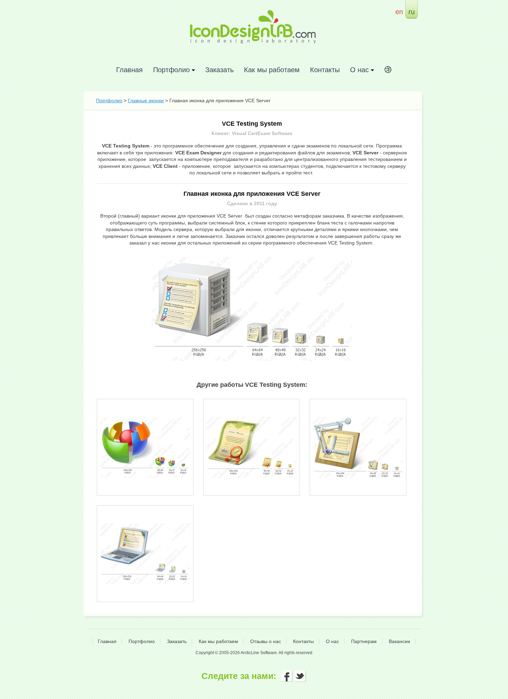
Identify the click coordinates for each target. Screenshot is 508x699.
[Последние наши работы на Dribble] (388, 71)
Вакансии (399, 641)
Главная (129, 69)
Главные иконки (146, 100)
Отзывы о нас (265, 641)
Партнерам (364, 641)
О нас (332, 641)
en (399, 11)
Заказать (219, 69)
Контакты (325, 69)
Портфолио (109, 100)
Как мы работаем (272, 69)
